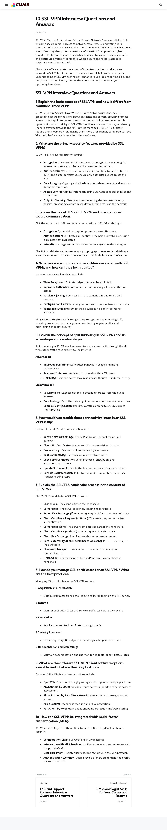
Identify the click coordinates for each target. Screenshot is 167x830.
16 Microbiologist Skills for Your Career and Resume (111, 792)
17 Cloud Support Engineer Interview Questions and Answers (56, 792)
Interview (43, 783)
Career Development (118, 783)
